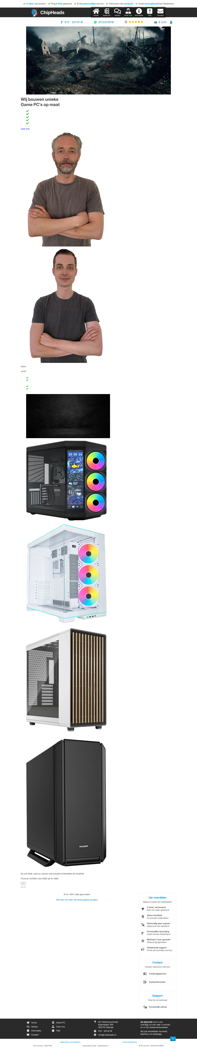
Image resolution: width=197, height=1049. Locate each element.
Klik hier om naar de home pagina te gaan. (77, 899)
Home (96, 15)
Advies (117, 15)
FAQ (149, 15)
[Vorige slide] (22, 883)
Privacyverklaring (129, 1042)
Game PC (107, 15)
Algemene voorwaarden (70, 1042)
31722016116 (106, 22)
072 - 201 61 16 (73, 22)
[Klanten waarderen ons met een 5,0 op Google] (134, 22)
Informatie (139, 15)
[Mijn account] (171, 22)
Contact (160, 15)
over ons (25, 128)
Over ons (128, 15)
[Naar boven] (173, 1039)
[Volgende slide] (24, 883)
